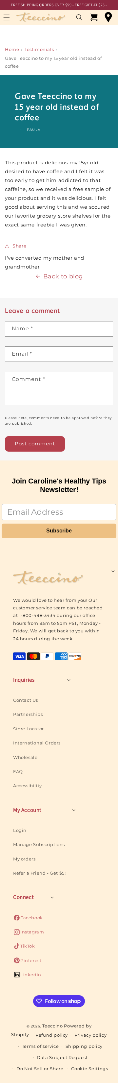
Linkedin (27, 976)
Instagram (28, 933)
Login (20, 830)
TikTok (24, 947)
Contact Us (25, 700)
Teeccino (52, 1025)
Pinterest (27, 962)
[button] (79, 17)
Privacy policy (90, 1035)
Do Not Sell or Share (40, 1068)
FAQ (18, 771)
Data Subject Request (62, 1057)
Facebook (28, 919)
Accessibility (27, 785)
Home (12, 49)
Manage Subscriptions (39, 844)
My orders (24, 858)
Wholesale (25, 757)
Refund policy (51, 1035)
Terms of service (40, 1046)
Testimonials (39, 49)
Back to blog (63, 276)
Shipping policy (84, 1046)
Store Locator (28, 728)
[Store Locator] (108, 17)
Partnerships (28, 714)
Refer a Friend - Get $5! (39, 873)
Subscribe (59, 530)
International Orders (37, 742)
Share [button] (19, 246)
